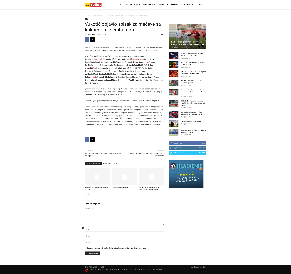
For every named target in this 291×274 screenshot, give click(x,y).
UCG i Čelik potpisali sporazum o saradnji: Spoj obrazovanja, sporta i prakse (193, 103)
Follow (202, 148)
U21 (105, 15)
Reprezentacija (131, 4)
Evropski (162, 4)
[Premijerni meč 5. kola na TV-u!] (173, 123)
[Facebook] (87, 39)
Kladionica (187, 4)
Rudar (95, 77)
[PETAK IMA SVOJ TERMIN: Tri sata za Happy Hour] (173, 64)
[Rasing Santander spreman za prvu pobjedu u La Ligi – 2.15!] (173, 55)
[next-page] (89, 194)
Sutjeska (112, 68)
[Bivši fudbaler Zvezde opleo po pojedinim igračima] (173, 83)
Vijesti (174, 4)
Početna (87, 15)
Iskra (147, 62)
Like (203, 143)
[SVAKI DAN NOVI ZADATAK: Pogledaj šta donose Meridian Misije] (173, 73)
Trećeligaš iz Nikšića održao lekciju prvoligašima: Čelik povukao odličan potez (193, 92)
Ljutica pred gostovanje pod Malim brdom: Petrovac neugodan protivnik (187, 43)
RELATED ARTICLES (93, 164)
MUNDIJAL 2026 (149, 4)
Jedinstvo (137, 59)
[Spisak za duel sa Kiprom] (124, 176)
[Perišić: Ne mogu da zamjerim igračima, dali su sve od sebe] (151, 176)
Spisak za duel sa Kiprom (120, 187)
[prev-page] (86, 194)
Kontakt (201, 4)
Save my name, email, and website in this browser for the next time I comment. (116, 248)
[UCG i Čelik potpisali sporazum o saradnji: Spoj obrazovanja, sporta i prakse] (173, 103)
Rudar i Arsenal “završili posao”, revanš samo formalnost (147, 154)
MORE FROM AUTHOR (111, 164)
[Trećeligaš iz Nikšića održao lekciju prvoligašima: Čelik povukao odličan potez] (173, 92)
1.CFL (119, 4)
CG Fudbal (90, 34)
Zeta (94, 68)
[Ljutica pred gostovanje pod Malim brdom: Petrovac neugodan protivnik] (187, 36)
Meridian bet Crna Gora (198, 267)
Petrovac (97, 59)
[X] (92, 39)
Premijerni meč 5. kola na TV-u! (191, 121)
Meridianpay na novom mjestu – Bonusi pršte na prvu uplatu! (103, 154)
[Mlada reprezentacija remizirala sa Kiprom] (97, 176)
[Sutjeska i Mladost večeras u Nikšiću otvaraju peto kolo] (173, 132)
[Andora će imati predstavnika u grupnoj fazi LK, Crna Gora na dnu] (173, 114)
